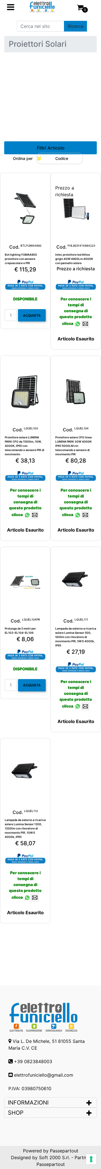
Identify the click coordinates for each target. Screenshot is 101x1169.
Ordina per (23, 158)
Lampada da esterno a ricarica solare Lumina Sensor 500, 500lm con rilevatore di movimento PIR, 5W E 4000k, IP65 (75, 637)
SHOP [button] (16, 1112)
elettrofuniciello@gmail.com (43, 1075)
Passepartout (64, 1151)
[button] (75, 26)
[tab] (50, 1102)
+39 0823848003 (33, 1061)
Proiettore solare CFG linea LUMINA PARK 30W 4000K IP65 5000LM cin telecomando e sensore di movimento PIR (73, 446)
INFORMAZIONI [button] (29, 1102)
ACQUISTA (32, 315)
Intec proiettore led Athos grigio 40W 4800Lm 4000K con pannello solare (74, 259)
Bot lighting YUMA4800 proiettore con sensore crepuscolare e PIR (21, 259)
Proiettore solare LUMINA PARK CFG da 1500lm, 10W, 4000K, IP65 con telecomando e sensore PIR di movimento (24, 446)
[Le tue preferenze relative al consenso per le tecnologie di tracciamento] (91, 1159)
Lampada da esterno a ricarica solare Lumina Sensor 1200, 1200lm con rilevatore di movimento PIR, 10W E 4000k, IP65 (25, 828)
